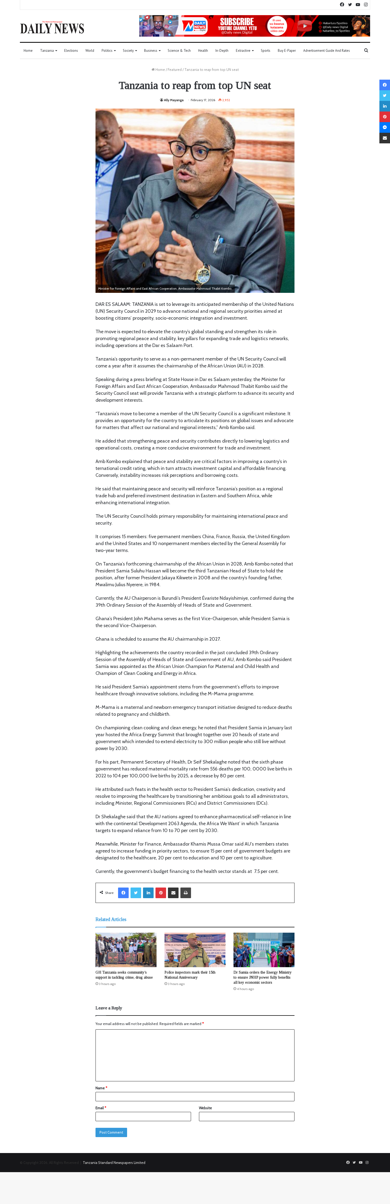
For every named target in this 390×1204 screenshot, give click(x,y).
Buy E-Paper (287, 50)
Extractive (243, 50)
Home (28, 50)
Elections (71, 50)
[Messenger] (384, 127)
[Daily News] (52, 27)
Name (101, 1088)
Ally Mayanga (174, 100)
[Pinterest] (160, 893)
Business (150, 50)
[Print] (185, 893)
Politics (107, 50)
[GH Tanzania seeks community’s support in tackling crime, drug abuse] (126, 950)
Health (203, 50)
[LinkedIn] (148, 893)
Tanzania (47, 50)
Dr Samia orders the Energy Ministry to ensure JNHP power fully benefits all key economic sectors (262, 977)
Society (128, 50)
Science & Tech (179, 50)
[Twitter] (136, 893)
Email (101, 1108)
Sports (265, 50)
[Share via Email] (173, 893)
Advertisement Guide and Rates (326, 50)
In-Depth (221, 50)
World (89, 50)
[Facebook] (123, 893)
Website (205, 1108)
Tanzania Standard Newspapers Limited (114, 1162)
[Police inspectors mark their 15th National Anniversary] (195, 950)
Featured (175, 69)
